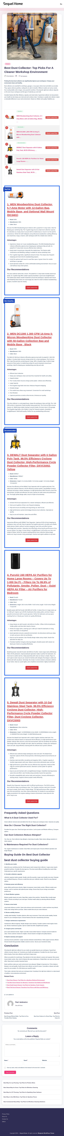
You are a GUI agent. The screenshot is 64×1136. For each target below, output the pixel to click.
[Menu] (61, 4)
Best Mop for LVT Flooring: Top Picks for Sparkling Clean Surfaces (23, 1092)
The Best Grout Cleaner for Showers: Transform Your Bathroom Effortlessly (28, 982)
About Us (4, 1116)
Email (26, 1060)
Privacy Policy (5, 1114)
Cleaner (8, 64)
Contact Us (5, 1119)
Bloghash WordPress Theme (46, 1133)
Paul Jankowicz (21, 1002)
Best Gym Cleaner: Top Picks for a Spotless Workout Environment (26, 980)
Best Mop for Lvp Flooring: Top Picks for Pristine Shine (19, 1082)
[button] (18, 1005)
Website (44, 1060)
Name (6, 1060)
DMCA (4, 1121)
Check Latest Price (52, 117)
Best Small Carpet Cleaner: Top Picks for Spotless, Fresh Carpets (25, 985)
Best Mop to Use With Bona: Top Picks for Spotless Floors (20, 1097)
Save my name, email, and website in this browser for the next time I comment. (26, 1067)
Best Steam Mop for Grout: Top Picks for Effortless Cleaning (21, 1087)
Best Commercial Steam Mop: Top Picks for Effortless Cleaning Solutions (24, 1101)
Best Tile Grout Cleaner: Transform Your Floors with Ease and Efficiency (27, 987)
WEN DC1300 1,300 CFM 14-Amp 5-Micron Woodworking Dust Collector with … (28, 134)
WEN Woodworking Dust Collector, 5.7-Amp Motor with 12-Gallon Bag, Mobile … (29, 118)
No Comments (24, 76)
